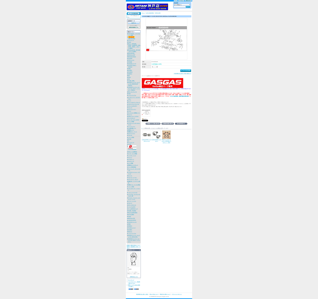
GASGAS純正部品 (132, 149)
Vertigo (129, 42)
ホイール (130, 175)
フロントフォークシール (133, 104)
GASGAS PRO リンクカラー (156, 140)
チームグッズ (131, 142)
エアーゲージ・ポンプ (133, 179)
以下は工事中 (131, 214)
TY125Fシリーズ (131, 227)
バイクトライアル (132, 95)
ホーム (143, 13)
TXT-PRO (130, 58)
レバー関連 (130, 163)
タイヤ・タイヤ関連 (132, 153)
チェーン (130, 114)
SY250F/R (130, 72)
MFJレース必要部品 (132, 151)
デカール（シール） (132, 177)
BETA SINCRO (131, 53)
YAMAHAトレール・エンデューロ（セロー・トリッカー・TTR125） (134, 89)
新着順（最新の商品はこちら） (134, 245)
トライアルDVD (131, 207)
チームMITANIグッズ (133, 208)
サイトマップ (131, 280)
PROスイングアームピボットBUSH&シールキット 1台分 (166, 141)
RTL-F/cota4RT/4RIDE (132, 212)
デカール (130, 135)
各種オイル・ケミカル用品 (134, 184)
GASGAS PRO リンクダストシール (146, 140)
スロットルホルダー (132, 106)
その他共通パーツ (132, 128)
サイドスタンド (131, 118)
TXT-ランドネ (131, 60)
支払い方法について (154, 294)
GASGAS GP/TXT (132, 220)
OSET (129, 93)
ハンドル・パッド (132, 155)
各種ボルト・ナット (132, 131)
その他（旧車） (131, 80)
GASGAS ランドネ (132, 222)
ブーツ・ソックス (132, 201)
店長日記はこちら (134, 276)
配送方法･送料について (165, 294)
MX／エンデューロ (132, 91)
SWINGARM (157, 13)
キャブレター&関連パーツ (134, 112)
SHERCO (130, 73)
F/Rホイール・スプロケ (133, 116)
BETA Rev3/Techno (132, 56)
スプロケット (131, 159)
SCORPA (130, 70)
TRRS (129, 68)
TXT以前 (130, 61)
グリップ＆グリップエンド (134, 102)
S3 (128, 140)
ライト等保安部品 (132, 167)
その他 (129, 144)
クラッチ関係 (131, 121)
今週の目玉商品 (131, 38)
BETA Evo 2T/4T (131, 218)
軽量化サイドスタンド (133, 165)
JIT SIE (129, 139)
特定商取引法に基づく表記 (142, 294)
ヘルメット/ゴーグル (132, 192)
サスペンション (131, 133)
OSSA (129, 77)
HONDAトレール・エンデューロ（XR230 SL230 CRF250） (134, 84)
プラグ (129, 111)
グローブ (130, 203)
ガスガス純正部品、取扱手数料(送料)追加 (179, 96)
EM (129, 75)
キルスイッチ (131, 161)
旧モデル (130, 231)
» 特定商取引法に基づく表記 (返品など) (182, 73)
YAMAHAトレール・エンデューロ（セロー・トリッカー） (134, 240)
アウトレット (131, 40)
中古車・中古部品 (132, 210)
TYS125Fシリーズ (132, 63)
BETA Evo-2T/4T (131, 55)
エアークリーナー (132, 109)
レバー (129, 100)
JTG (129, 79)
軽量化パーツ (131, 130)
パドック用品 (131, 137)
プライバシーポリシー (177, 294)
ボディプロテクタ (132, 205)
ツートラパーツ (131, 126)
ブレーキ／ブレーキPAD (133, 119)
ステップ (130, 107)
